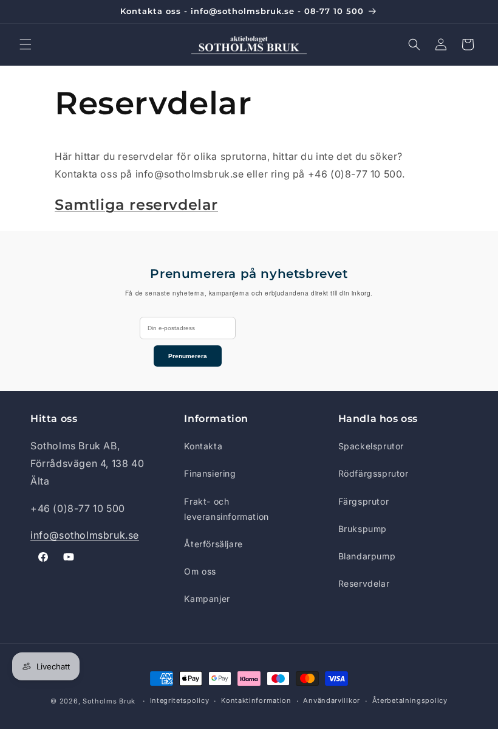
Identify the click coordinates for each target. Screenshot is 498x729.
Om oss (200, 571)
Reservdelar (364, 583)
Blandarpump (367, 556)
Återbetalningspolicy (410, 700)
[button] (25, 44)
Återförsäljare (213, 544)
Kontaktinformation (256, 700)
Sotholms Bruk (110, 701)
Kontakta (203, 446)
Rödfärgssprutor (373, 473)
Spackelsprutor (371, 446)
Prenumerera (187, 356)
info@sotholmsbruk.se (84, 535)
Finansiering (210, 473)
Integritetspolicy (180, 700)
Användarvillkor (331, 700)
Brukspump (362, 528)
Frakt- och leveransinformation (226, 509)
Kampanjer (207, 598)
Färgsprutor (363, 501)
